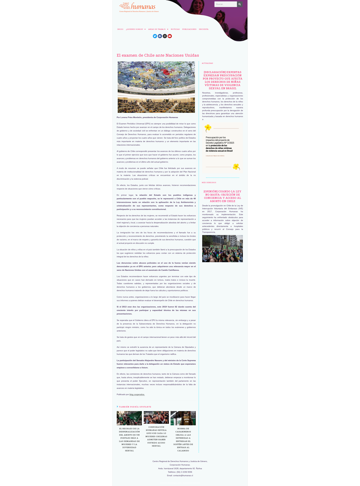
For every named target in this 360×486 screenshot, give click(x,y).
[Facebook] (160, 36)
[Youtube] (170, 36)
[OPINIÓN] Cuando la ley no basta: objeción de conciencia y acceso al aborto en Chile (222, 196)
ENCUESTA (203, 29)
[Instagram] (165, 36)
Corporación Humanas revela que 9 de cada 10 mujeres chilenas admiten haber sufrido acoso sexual (156, 436)
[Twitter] (155, 36)
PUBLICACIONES (189, 29)
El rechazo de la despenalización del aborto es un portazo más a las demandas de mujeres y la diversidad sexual (129, 439)
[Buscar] (240, 4)
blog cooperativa (137, 394)
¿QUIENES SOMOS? (134, 29)
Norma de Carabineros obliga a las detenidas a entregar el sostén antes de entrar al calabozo (183, 439)
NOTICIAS (175, 29)
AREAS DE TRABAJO (157, 29)
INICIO (120, 29)
